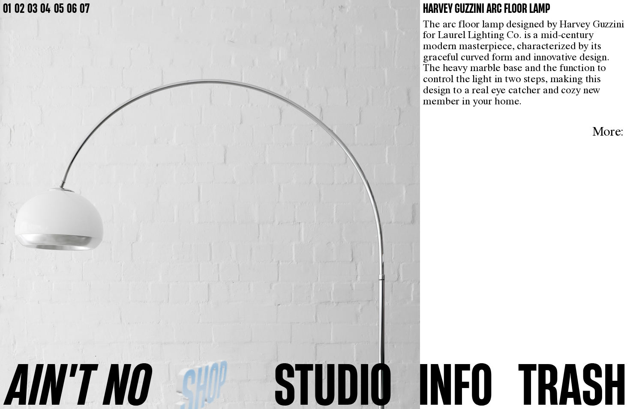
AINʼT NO (78, 383)
